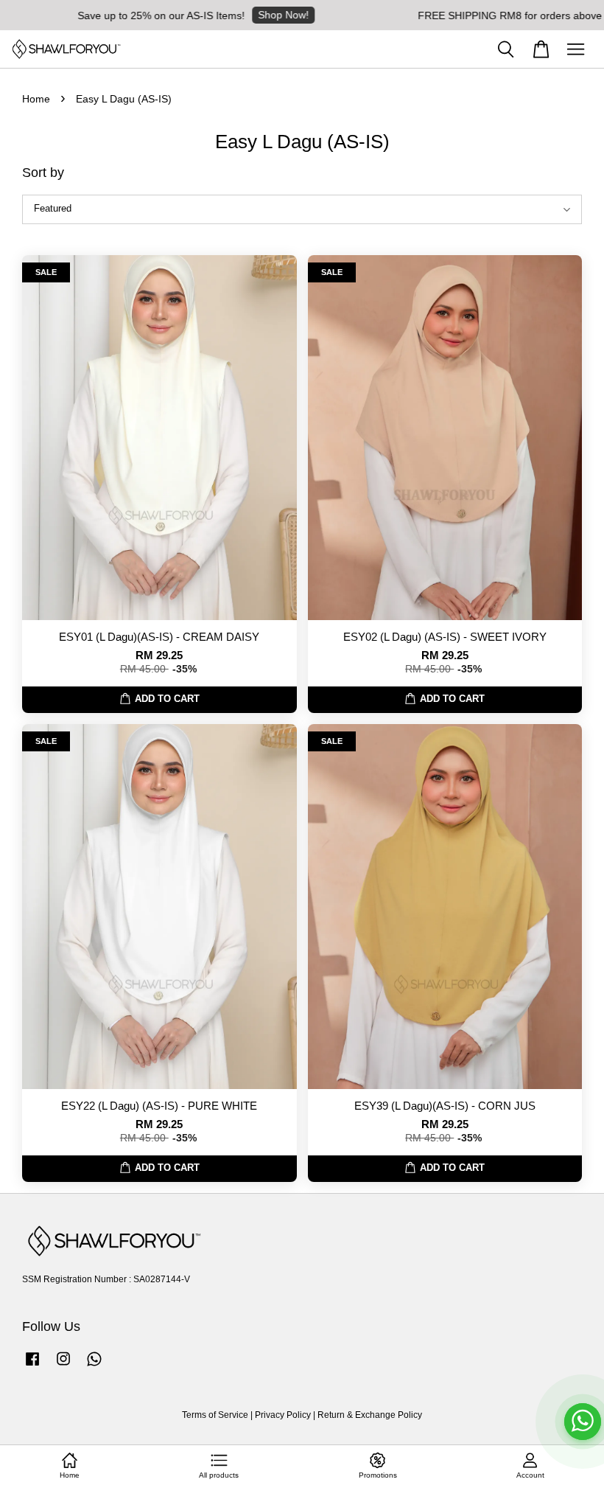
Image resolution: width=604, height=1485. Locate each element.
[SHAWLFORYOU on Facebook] (32, 1366)
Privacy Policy (283, 1415)
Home (36, 99)
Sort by (43, 172)
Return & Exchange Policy (369, 1415)
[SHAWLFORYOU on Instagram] (63, 1366)
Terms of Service (215, 1415)
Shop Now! (258, 15)
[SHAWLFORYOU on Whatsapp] (94, 1366)
